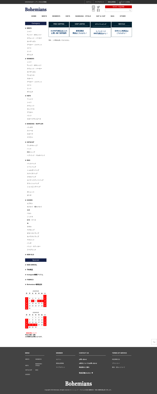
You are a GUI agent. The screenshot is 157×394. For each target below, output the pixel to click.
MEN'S (44, 16)
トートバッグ (31, 167)
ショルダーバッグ (33, 170)
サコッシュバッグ (33, 183)
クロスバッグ (31, 177)
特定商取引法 (116, 359)
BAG (112, 16)
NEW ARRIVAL (32, 265)
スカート (30, 78)
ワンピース (30, 75)
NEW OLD (30, 254)
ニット (29, 51)
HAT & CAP (100, 16)
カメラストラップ (33, 236)
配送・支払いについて (118, 367)
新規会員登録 (112, 2)
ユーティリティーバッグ (35, 180)
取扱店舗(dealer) (85, 373)
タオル (29, 226)
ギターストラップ (33, 233)
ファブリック (31, 250)
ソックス (30, 216)
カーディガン (31, 41)
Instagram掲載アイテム (35, 274)
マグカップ (30, 230)
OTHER (123, 16)
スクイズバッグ (32, 173)
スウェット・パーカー (34, 38)
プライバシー (116, 363)
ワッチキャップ (32, 145)
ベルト (29, 213)
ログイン (88, 2)
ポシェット (30, 192)
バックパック (31, 163)
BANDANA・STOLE (83, 16)
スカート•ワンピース (34, 119)
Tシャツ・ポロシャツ (34, 35)
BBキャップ (31, 152)
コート (29, 48)
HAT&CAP (30, 142)
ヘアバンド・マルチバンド (36, 155)
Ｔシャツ (30, 99)
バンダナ (30, 127)
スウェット (30, 105)
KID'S (68, 16)
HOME (33, 16)
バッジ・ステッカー (33, 246)
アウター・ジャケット (34, 45)
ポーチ (29, 195)
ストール (30, 130)
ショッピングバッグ (33, 187)
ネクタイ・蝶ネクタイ (34, 207)
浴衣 (28, 210)
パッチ (29, 243)
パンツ (29, 115)
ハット (29, 149)
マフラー (30, 137)
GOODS (29, 200)
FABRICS (30, 279)
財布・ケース (31, 220)
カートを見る (126, 2)
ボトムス (30, 54)
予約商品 (30, 269)
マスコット (30, 240)
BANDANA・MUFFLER (35, 124)
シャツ (29, 31)
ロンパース (30, 109)
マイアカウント (99, 2)
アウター (30, 112)
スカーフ (30, 134)
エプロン (30, 203)
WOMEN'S (56, 16)
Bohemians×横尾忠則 (34, 284)
